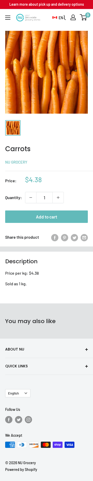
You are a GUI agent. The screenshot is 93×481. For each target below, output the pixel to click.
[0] (83, 17)
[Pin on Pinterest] (64, 237)
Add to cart (46, 216)
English (13, 393)
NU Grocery (16, 162)
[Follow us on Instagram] (28, 419)
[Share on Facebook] (54, 237)
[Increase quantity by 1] (58, 197)
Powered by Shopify (21, 469)
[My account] (73, 17)
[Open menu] (7, 18)
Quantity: (13, 197)
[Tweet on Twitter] (74, 237)
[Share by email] (84, 237)
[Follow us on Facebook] (8, 419)
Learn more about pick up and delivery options (46, 4)
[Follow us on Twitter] (18, 419)
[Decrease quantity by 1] (30, 197)
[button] (58, 17)
